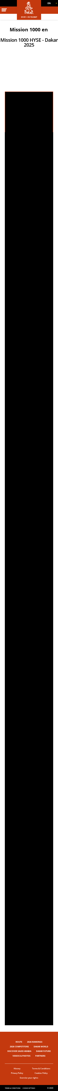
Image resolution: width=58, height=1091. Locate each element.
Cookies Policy (41, 1073)
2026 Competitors (19, 1046)
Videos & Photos (21, 1055)
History (17, 1068)
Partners (40, 1055)
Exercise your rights (29, 1077)
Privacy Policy (17, 1073)
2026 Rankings (34, 1042)
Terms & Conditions (41, 1068)
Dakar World (41, 1046)
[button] (50, 3)
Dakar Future (43, 1051)
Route (19, 1042)
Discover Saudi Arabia (19, 1051)
